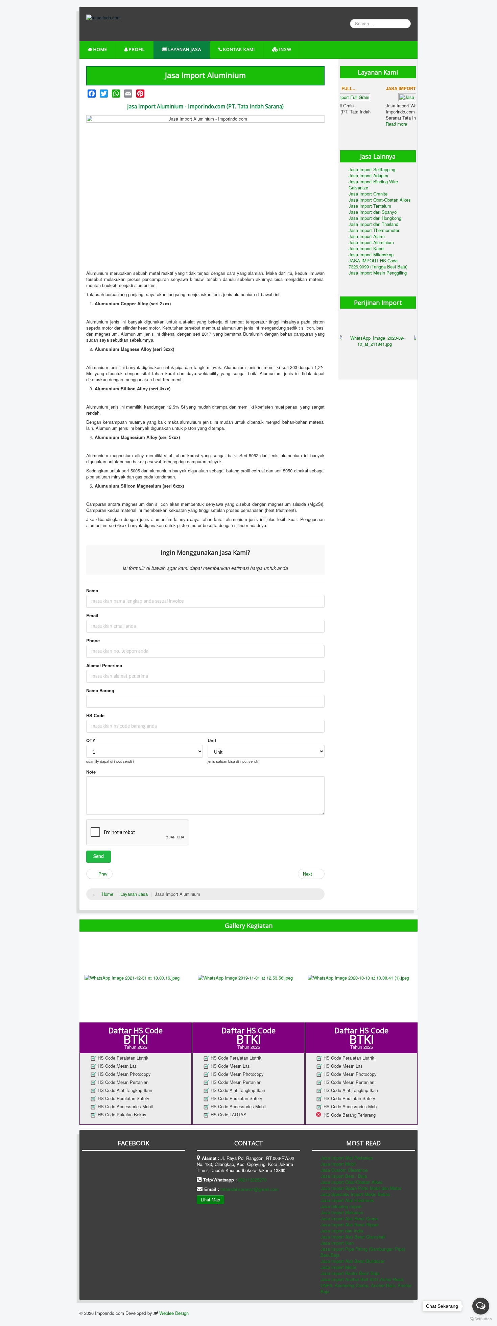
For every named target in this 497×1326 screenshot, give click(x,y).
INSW (285, 49)
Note (91, 772)
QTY (90, 740)
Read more (354, 124)
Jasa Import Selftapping (372, 169)
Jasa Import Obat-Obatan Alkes (380, 200)
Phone (93, 641)
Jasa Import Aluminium (371, 242)
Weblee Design (174, 1313)
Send (98, 856)
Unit (212, 740)
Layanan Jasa (184, 49)
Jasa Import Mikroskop (371, 254)
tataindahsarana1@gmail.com (249, 1189)
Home (100, 49)
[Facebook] (91, 93)
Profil (137, 49)
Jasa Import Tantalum (370, 206)
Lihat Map (210, 1199)
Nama (92, 591)
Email (92, 616)
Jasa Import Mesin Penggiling (378, 272)
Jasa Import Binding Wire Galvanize (373, 184)
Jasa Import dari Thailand (373, 224)
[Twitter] (103, 93)
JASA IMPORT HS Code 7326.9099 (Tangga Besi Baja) (378, 263)
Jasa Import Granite (368, 193)
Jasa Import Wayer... (369, 88)
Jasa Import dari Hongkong (375, 218)
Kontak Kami (239, 49)
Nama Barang (100, 690)
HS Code (95, 715)
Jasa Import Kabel (366, 248)
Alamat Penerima (104, 665)
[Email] (128, 93)
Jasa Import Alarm (367, 236)
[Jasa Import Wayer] (378, 96)
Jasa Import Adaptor (368, 175)
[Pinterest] (140, 93)
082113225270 (252, 1179)
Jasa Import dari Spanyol (373, 212)
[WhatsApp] (116, 93)
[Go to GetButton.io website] (481, 1319)
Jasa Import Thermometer (374, 230)
